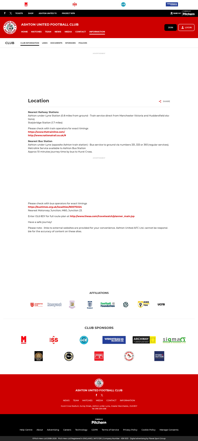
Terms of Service (110, 429)
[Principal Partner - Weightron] (172, 5)
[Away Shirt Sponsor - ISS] (75, 5)
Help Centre (26, 429)
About (40, 429)
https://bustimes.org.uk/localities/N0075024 (55, 207)
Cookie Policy (148, 429)
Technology (81, 429)
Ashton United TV (48, 13)
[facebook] (4, 13)
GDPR (94, 429)
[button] (24, 32)
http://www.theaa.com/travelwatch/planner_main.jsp (102, 216)
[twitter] (11, 13)
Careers (67, 429)
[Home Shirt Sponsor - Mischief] (26, 5)
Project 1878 (68, 13)
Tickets (19, 13)
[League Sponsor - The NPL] (99, 356)
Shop (30, 13)
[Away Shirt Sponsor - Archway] (144, 340)
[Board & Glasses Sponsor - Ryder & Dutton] (159, 356)
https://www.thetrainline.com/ (46, 132)
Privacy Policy (130, 429)
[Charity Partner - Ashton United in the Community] (129, 356)
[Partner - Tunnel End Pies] (38, 356)
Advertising (53, 429)
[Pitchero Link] (189, 14)
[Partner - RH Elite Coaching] (68, 356)
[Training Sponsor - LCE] (123, 5)
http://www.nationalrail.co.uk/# (47, 135)
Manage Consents (169, 429)
